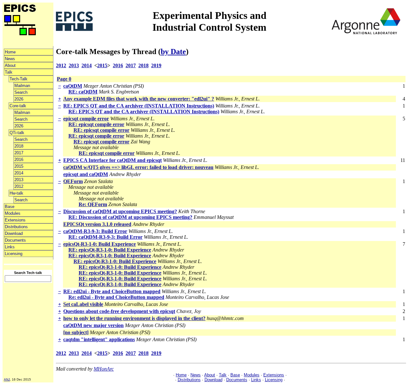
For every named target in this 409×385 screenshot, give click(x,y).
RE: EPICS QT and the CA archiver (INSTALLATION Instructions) (138, 105)
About (10, 65)
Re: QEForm (93, 204)
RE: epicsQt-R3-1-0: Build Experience (109, 250)
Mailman (22, 85)
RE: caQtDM (82, 91)
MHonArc (104, 369)
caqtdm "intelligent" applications (99, 339)
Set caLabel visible (83, 304)
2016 (18, 159)
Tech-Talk (18, 78)
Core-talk (18, 105)
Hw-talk (16, 193)
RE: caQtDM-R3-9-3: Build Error (105, 237)
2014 (18, 173)
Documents (15, 240)
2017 (18, 152)
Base (9, 206)
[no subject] (76, 332)
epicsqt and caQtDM (85, 174)
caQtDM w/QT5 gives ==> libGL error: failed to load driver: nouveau (138, 167)
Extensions (15, 220)
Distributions (16, 226)
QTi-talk (17, 132)
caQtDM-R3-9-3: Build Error (95, 231)
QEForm (73, 181)
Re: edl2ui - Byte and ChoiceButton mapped (116, 297)
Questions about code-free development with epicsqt (119, 311)
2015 (18, 166)
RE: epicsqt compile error (96, 124)
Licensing (13, 253)
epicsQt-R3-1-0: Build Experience (99, 244)
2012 (18, 186)
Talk (8, 72)
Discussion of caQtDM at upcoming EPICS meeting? (120, 211)
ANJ (7, 379)
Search (20, 92)
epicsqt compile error (86, 118)
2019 (156, 65)
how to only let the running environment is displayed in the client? (134, 318)
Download (14, 233)
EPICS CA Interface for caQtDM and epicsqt (112, 160)
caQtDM (72, 86)
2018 (18, 146)
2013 (18, 179)
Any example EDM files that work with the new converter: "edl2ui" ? (138, 98)
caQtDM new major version (93, 325)
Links (10, 247)
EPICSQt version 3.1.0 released (97, 224)
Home (10, 52)
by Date (173, 51)
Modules (12, 213)
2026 (18, 99)
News (10, 58)
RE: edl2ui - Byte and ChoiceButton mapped (111, 291)
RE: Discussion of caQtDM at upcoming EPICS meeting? (130, 217)
